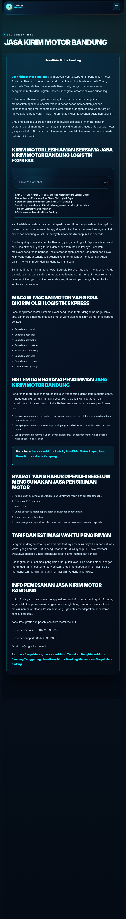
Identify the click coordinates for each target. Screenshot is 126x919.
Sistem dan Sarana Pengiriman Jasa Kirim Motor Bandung (43, 201)
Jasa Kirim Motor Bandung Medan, (65, 659)
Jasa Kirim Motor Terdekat (62, 654)
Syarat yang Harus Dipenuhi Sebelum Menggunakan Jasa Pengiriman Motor (52, 205)
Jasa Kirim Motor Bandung (59, 382)
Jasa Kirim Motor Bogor (81, 451)
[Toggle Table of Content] (103, 182)
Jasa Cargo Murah (30, 654)
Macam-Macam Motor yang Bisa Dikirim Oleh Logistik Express (45, 198)
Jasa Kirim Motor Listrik (48, 451)
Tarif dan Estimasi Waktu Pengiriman (33, 209)
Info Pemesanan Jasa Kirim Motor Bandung (36, 212)
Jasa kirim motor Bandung (29, 76)
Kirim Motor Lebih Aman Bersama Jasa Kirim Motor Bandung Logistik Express (53, 195)
